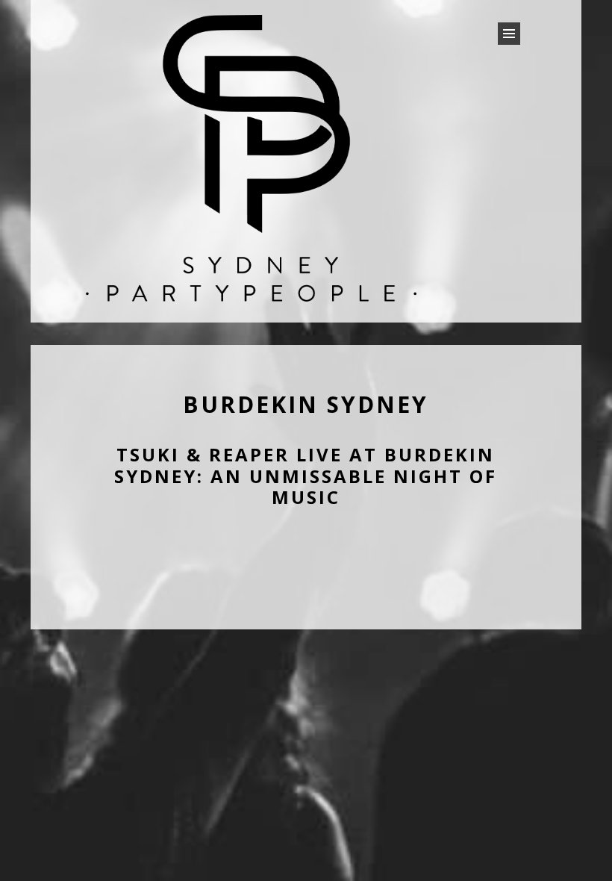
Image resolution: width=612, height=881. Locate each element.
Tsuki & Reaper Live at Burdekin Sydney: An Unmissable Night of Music (305, 476)
